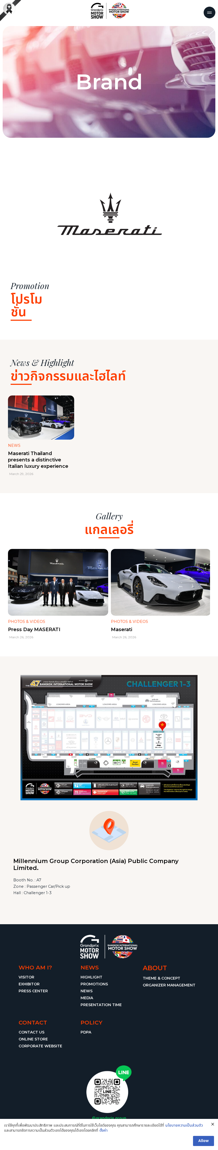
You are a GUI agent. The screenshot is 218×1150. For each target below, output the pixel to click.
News (87, 991)
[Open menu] (209, 12)
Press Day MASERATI (34, 629)
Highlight (91, 977)
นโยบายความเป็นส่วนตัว (184, 1125)
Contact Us (31, 1032)
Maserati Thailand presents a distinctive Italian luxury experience (38, 460)
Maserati (121, 629)
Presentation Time (101, 1004)
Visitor (26, 977)
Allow (203, 1141)
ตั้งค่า (103, 1130)
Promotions (94, 984)
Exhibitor (29, 984)
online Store (33, 1039)
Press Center (33, 991)
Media (87, 997)
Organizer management (169, 985)
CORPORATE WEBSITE (40, 1046)
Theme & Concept (161, 978)
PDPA (86, 1032)
